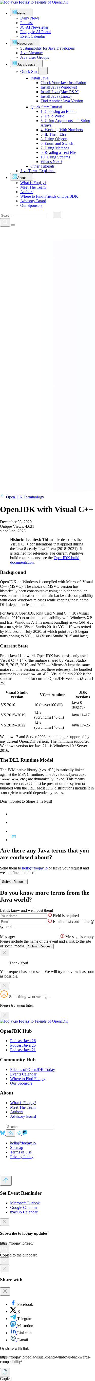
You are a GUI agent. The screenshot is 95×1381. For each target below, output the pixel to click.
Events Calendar (23, 1074)
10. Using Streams (55, 157)
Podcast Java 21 (23, 1050)
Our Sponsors (21, 1083)
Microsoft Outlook (25, 1203)
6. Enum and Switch (57, 143)
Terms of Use (21, 1152)
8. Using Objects (54, 139)
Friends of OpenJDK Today (32, 1069)
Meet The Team (22, 1107)
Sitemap (16, 1147)
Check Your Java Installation (63, 82)
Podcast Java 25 (23, 1045)
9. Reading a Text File (58, 152)
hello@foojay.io (35, 868)
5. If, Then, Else (53, 134)
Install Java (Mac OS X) (60, 92)
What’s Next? (51, 161)
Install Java (39, 78)
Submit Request (14, 882)
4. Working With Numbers (62, 130)
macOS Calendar (23, 1212)
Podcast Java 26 (23, 1041)
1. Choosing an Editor (58, 111)
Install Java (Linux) (56, 96)
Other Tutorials (42, 166)
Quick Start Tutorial (46, 107)
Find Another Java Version (62, 101)
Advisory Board (23, 1116)
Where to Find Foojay (27, 1079)
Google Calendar (23, 1207)
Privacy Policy (21, 1156)
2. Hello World (52, 116)
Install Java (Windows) (59, 87)
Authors (16, 1112)
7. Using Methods (55, 148)
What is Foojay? (23, 1103)
